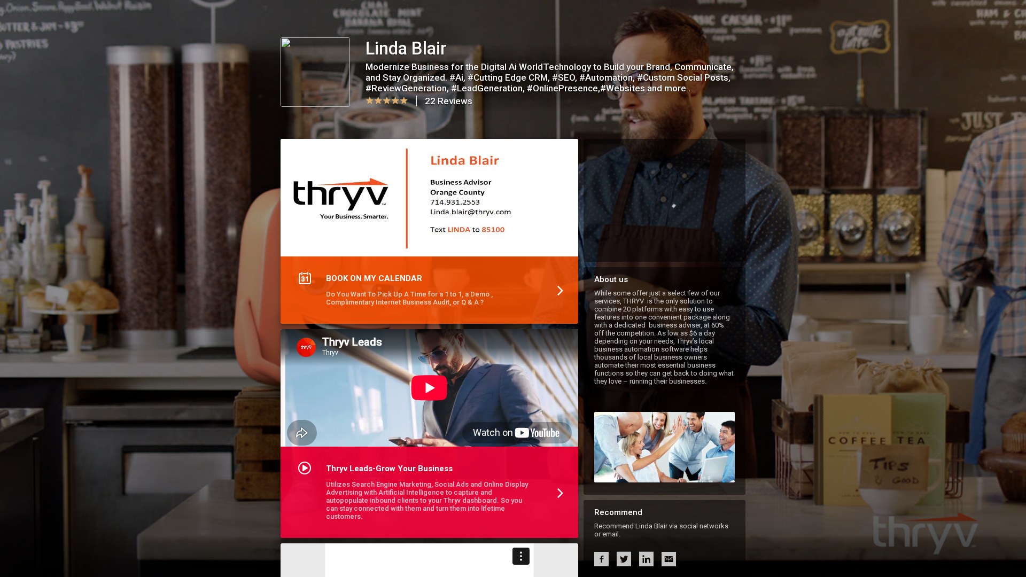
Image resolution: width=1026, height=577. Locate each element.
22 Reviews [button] (448, 101)
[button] (429, 234)
